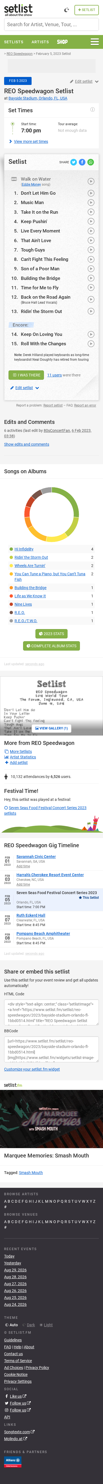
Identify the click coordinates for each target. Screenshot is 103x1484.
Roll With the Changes (43, 343)
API (7, 1417)
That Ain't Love (36, 240)
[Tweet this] (74, 161)
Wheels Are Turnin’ (30, 565)
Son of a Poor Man (40, 268)
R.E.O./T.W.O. (26, 621)
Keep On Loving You (41, 334)
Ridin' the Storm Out (41, 311)
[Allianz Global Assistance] (12, 1461)
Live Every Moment (40, 231)
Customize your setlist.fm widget (32, 1069)
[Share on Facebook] (82, 161)
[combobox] (51, 24)
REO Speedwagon (29, 91)
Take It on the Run (39, 212)
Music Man (32, 202)
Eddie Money (31, 184)
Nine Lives (23, 604)
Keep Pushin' (34, 221)
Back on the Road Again (45, 297)
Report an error (85, 405)
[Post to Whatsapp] (90, 161)
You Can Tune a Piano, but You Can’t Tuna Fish (50, 577)
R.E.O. (20, 612)
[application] (51, 1119)
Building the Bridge (40, 278)
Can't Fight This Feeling (44, 259)
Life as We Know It (30, 596)
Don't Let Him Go (38, 193)
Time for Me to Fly (40, 287)
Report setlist (53, 405)
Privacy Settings (18, 1381)
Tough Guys (33, 250)
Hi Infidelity (24, 549)
